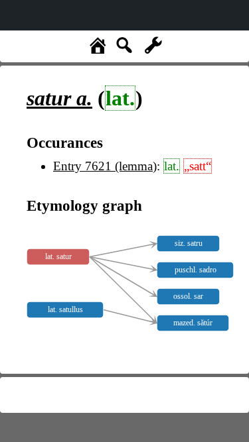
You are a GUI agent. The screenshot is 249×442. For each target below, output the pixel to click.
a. (59, 98)
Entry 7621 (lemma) (105, 166)
